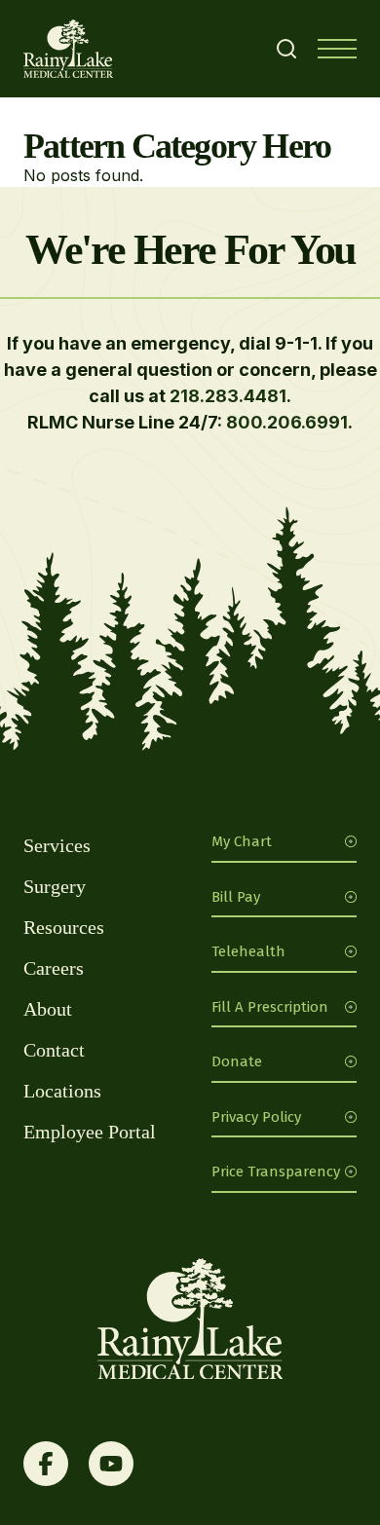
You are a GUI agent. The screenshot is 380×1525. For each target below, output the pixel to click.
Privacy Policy (256, 1117)
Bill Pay (235, 897)
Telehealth (248, 951)
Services (57, 845)
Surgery (54, 886)
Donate (236, 1061)
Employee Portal (89, 1131)
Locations (62, 1090)
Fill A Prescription (269, 1007)
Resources (63, 927)
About (47, 1009)
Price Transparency (275, 1171)
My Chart (241, 841)
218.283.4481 (228, 396)
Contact (54, 1049)
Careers (53, 968)
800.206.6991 (287, 422)
